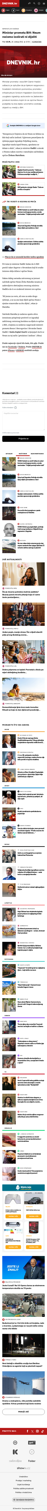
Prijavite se (24, 439)
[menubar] (39, 3)
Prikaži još (23, 1412)
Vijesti (7, 10)
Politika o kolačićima (23, 1492)
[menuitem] (39, 3)
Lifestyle (41, 10)
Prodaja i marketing (23, 1480)
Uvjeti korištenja (23, 1485)
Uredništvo (23, 1477)
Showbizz (29, 10)
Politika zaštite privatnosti (23, 1488)
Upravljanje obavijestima (25, 1500)
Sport (17, 10)
